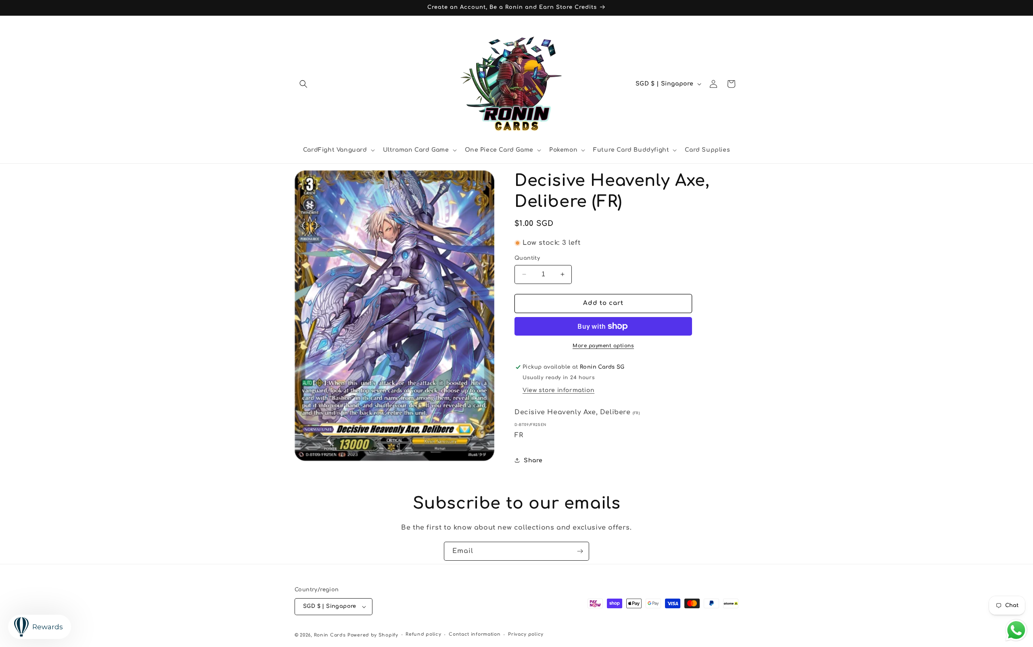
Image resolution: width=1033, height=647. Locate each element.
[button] (303, 84)
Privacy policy (526, 634)
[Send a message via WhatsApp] (1016, 630)
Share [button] (533, 460)
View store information (558, 390)
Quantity (527, 258)
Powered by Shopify (372, 635)
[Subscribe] (580, 551)
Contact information (474, 634)
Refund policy (423, 634)
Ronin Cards (330, 635)
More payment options (603, 346)
